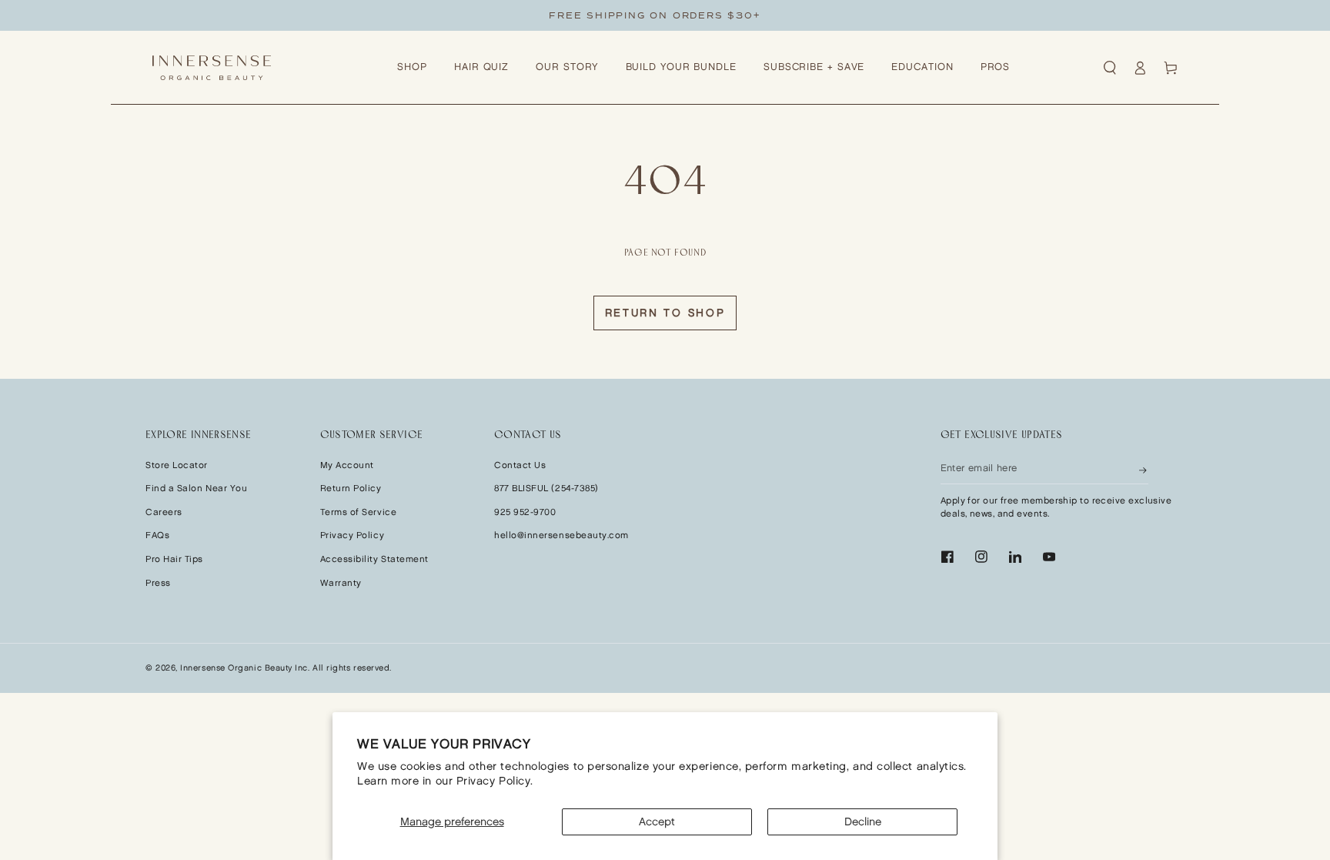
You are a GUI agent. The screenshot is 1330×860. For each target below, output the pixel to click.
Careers (163, 512)
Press (158, 583)
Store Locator (176, 465)
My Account (347, 465)
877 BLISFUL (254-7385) (546, 488)
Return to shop (665, 313)
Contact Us (520, 465)
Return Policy (351, 488)
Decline (862, 822)
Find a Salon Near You (196, 488)
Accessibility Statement (374, 559)
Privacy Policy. (494, 781)
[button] (1109, 67)
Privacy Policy (352, 535)
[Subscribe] (1143, 468)
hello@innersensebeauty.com (561, 535)
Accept (657, 822)
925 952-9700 (525, 512)
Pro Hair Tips (174, 559)
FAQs (157, 535)
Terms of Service (358, 512)
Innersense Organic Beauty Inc (244, 668)
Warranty (341, 583)
